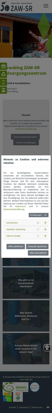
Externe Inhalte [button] (13, 235)
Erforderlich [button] (12, 222)
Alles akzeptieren (38, 253)
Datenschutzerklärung (13, 209)
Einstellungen (36, 215)
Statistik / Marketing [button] (15, 229)
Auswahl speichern (37, 246)
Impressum (20, 206)
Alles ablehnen (15, 246)
